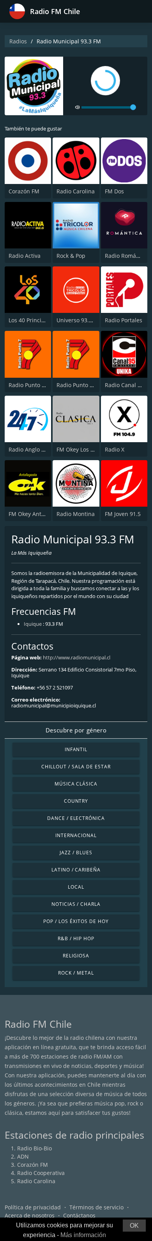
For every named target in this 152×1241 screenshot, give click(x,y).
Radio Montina (76, 514)
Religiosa (76, 955)
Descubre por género (76, 730)
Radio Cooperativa (41, 1173)
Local (76, 887)
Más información (83, 1235)
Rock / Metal (76, 973)
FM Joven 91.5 (123, 514)
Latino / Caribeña (76, 869)
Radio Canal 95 (124, 385)
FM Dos (114, 191)
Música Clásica (76, 783)
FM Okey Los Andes (82, 449)
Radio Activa (25, 255)
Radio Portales (123, 320)
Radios (18, 41)
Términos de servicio (96, 1207)
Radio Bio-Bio (34, 1148)
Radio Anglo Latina (33, 449)
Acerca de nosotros (30, 1215)
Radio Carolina (76, 191)
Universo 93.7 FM (79, 320)
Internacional (75, 835)
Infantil (76, 749)
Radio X (114, 449)
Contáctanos (79, 1215)
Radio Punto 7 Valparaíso (89, 385)
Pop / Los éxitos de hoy (75, 921)
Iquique (33, 623)
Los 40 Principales (32, 320)
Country (76, 801)
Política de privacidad (33, 1207)
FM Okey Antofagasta (36, 514)
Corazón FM (24, 191)
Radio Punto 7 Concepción (43, 385)
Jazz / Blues (76, 852)
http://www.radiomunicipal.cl (76, 657)
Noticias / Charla (76, 904)
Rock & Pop (71, 255)
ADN (23, 1156)
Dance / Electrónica (76, 818)
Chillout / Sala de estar (75, 766)
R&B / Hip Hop (76, 938)
